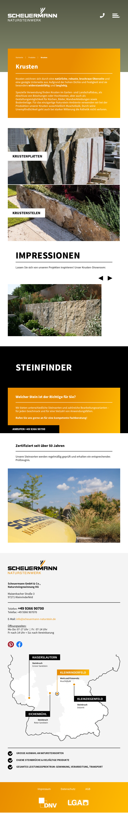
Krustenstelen (64, 213)
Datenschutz (68, 789)
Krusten (44, 57)
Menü (116, 15)
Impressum (44, 789)
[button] (100, 278)
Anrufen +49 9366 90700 (28, 429)
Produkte (31, 57)
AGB (87, 789)
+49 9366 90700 (102, 15)
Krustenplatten (64, 156)
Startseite (19, 57)
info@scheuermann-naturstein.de (36, 619)
